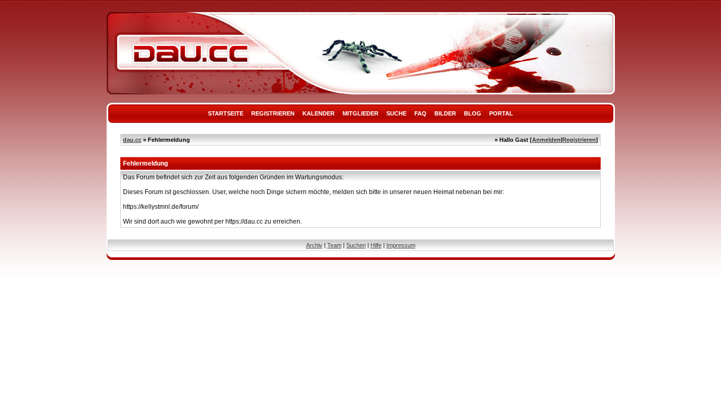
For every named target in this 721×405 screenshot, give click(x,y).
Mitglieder (360, 113)
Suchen (356, 245)
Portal (501, 113)
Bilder (445, 113)
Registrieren (273, 113)
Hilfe (376, 245)
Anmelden (546, 140)
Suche (396, 113)
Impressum (400, 245)
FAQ (420, 113)
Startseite (225, 113)
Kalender (318, 113)
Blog (472, 113)
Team (334, 245)
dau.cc (132, 140)
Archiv (314, 245)
